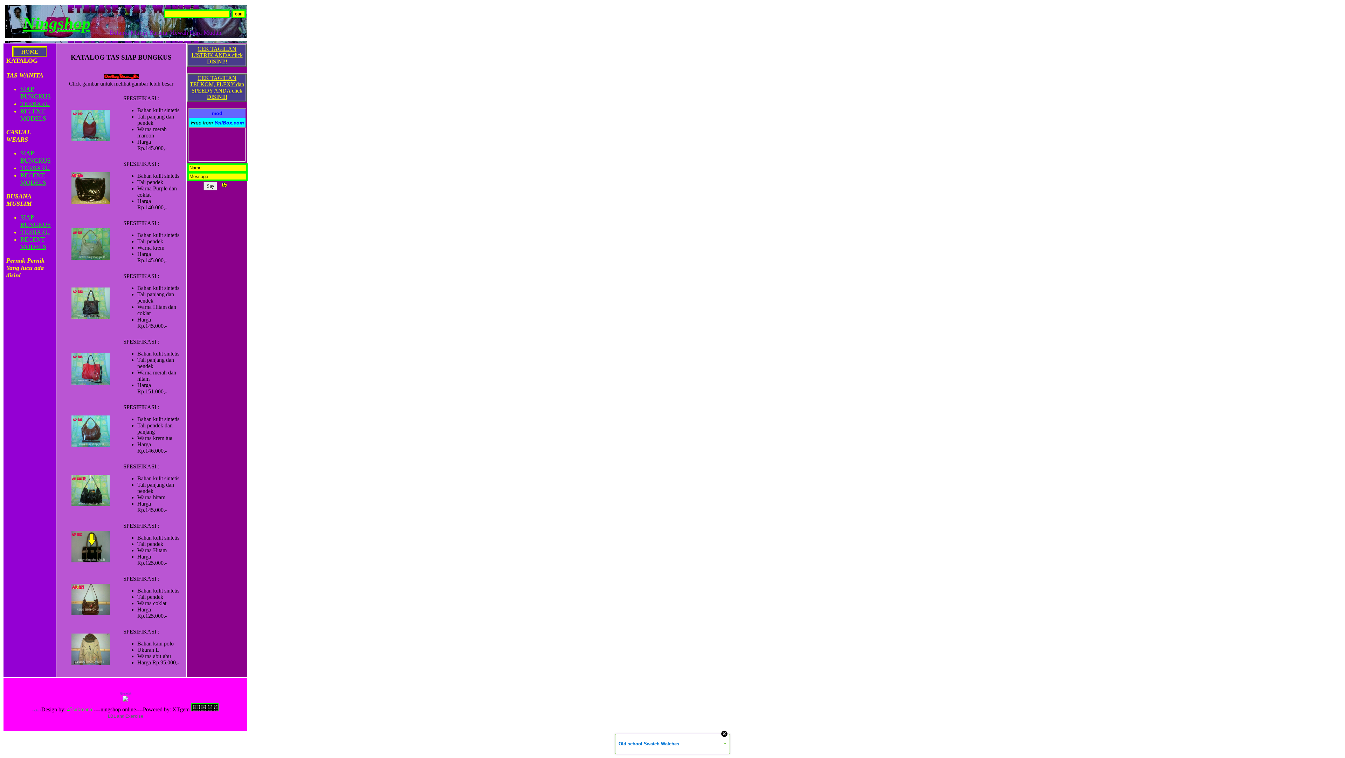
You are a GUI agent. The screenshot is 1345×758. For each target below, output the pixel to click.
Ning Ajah (125, 693)
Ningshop (56, 23)
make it (37, 710)
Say (210, 186)
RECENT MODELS (33, 115)
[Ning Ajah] (125, 700)
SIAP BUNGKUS (35, 93)
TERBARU (35, 103)
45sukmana (79, 709)
